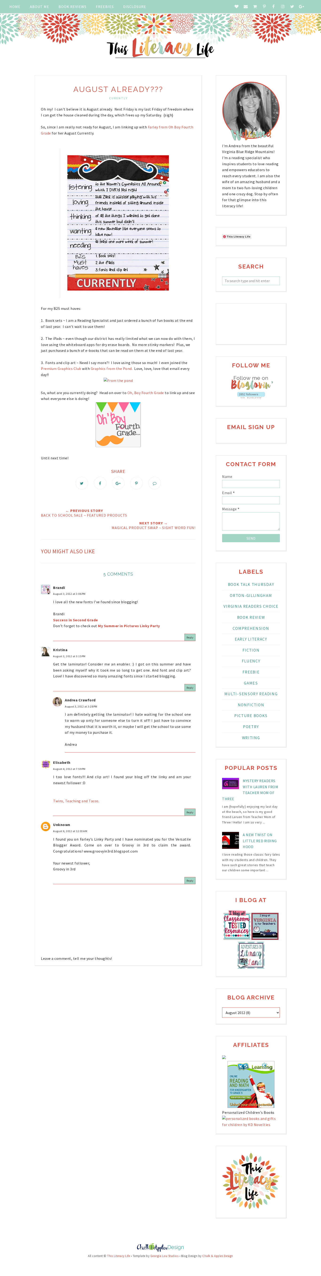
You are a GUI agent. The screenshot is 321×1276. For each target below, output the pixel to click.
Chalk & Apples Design (217, 1256)
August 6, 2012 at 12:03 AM (70, 831)
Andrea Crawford (80, 700)
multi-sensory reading (251, 693)
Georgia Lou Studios (164, 1256)
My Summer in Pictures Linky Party (129, 625)
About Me (39, 6)
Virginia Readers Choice (250, 606)
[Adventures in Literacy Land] (251, 967)
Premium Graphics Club (61, 368)
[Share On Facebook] (100, 483)
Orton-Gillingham (251, 595)
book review (251, 617)
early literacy (251, 639)
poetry (251, 726)
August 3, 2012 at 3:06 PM (69, 594)
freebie (251, 672)
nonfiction (251, 704)
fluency (251, 661)
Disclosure (134, 6)
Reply (190, 637)
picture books (251, 715)
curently (118, 98)
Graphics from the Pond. (112, 368)
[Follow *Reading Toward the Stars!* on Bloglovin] (251, 388)
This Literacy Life (118, 1256)
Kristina (60, 649)
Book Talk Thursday (251, 584)
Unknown (61, 824)
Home (14, 6)
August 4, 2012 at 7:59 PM (69, 769)
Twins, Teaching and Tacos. (76, 801)
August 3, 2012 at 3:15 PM (69, 656)
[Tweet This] (81, 483)
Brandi (59, 587)
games (251, 683)
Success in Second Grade (75, 620)
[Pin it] (136, 483)
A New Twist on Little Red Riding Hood (260, 840)
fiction (251, 650)
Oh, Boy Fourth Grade (145, 392)
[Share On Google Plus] (118, 483)
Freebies (105, 6)
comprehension (251, 628)
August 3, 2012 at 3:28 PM (81, 706)
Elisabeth (61, 762)
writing (251, 737)
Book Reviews (72, 6)
